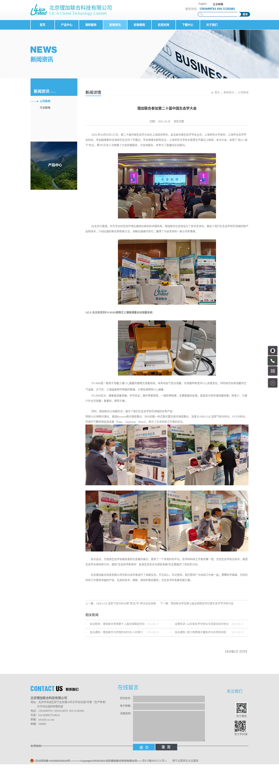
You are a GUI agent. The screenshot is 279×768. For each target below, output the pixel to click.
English (202, 3)
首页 (42, 24)
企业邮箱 (218, 4)
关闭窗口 (231, 651)
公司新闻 (243, 92)
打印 (243, 651)
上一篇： (120, 603)
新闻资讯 (229, 92)
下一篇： (196, 603)
